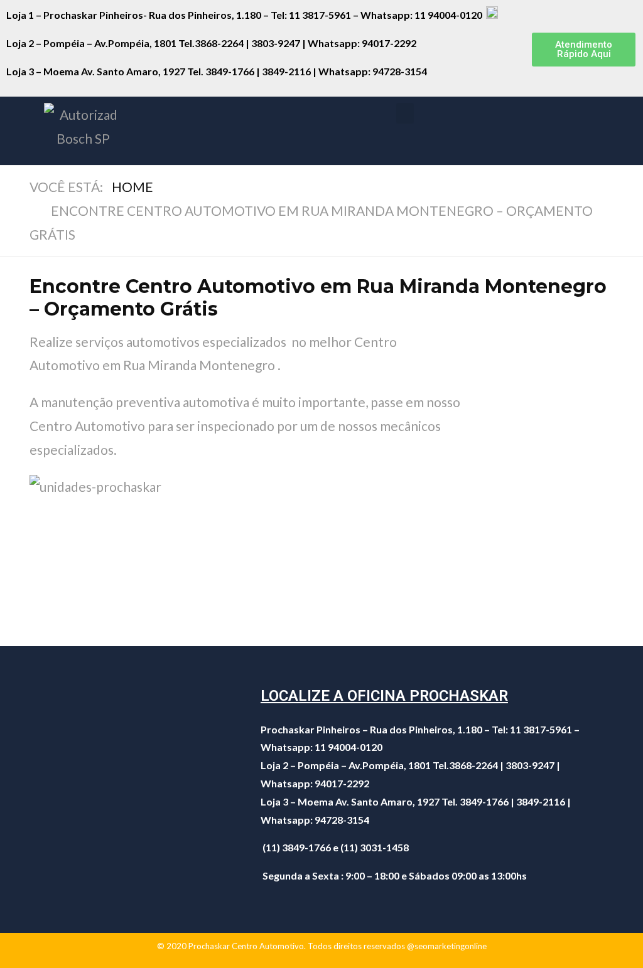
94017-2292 (389, 43)
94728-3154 (400, 71)
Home (132, 186)
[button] (584, 49)
